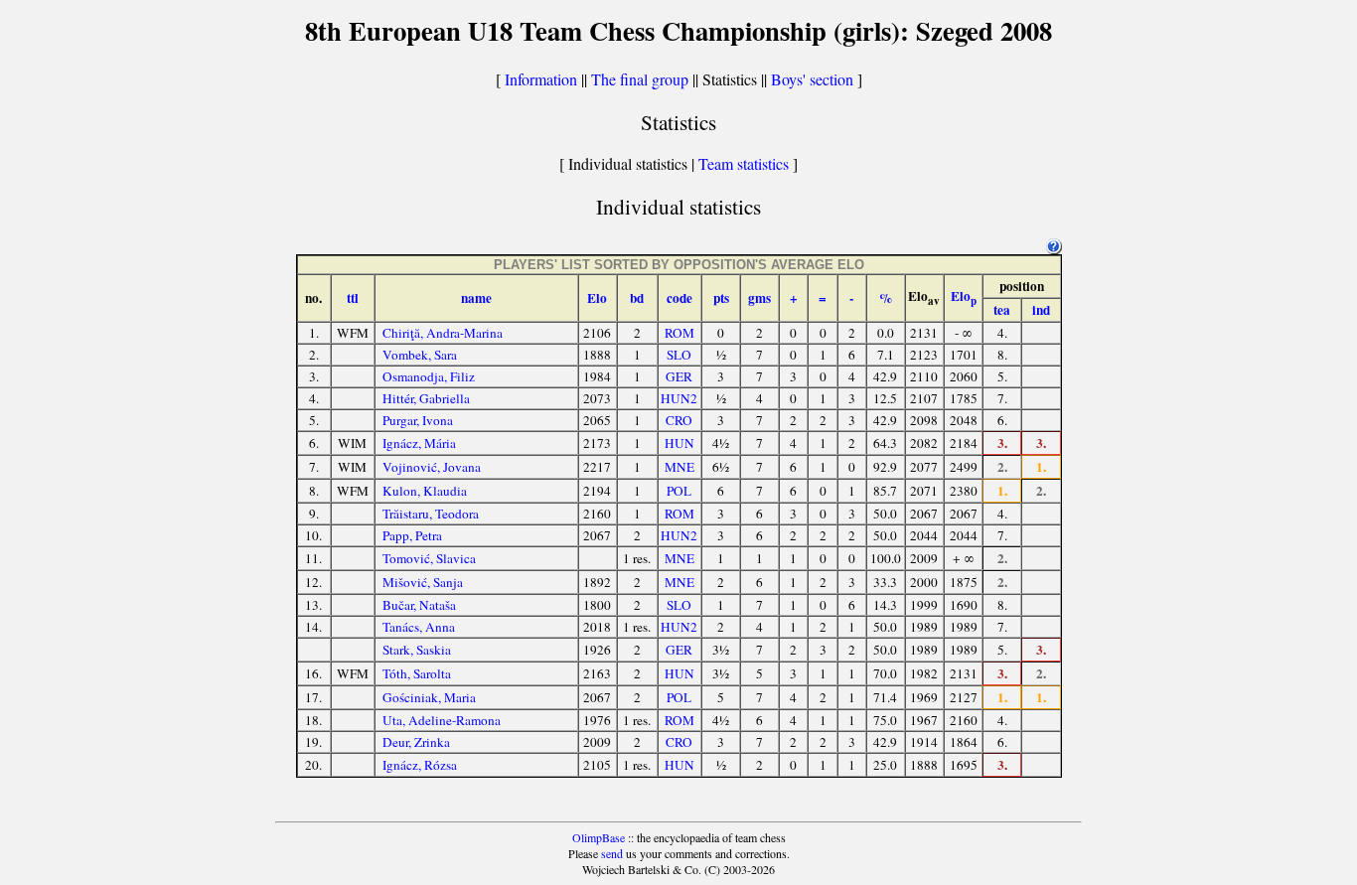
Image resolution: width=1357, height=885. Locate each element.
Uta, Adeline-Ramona (441, 720)
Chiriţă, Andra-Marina (442, 333)
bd (637, 298)
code (679, 298)
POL (679, 491)
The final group (639, 79)
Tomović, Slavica (429, 558)
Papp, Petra (412, 535)
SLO (679, 355)
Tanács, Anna (418, 627)
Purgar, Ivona (417, 420)
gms (759, 298)
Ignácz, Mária (419, 443)
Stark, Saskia (416, 650)
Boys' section (812, 79)
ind (1041, 310)
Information (541, 79)
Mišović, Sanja (422, 582)
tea (1001, 310)
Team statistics (743, 163)
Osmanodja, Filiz (428, 376)
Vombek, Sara (419, 355)
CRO (679, 420)
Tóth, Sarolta (416, 673)
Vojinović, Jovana (431, 467)
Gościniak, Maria (429, 697)
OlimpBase (598, 837)
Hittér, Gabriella (426, 398)
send (612, 853)
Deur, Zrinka (416, 742)
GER (679, 376)
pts (721, 298)
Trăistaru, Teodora (430, 513)
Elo (597, 298)
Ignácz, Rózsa (419, 765)
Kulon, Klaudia (424, 491)
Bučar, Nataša (419, 605)
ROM (679, 333)
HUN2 (679, 398)
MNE (679, 467)
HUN (679, 443)
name (476, 298)
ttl (353, 298)
